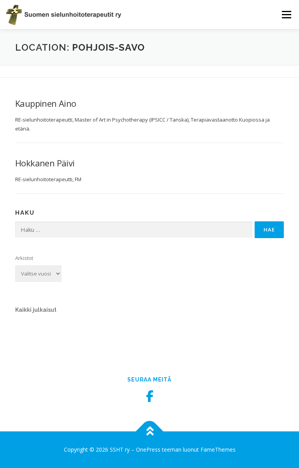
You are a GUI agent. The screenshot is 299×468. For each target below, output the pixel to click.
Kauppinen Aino (45, 103)
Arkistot (24, 257)
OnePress (148, 449)
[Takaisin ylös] (150, 431)
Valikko (286, 14)
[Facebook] (149, 396)
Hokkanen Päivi (45, 163)
